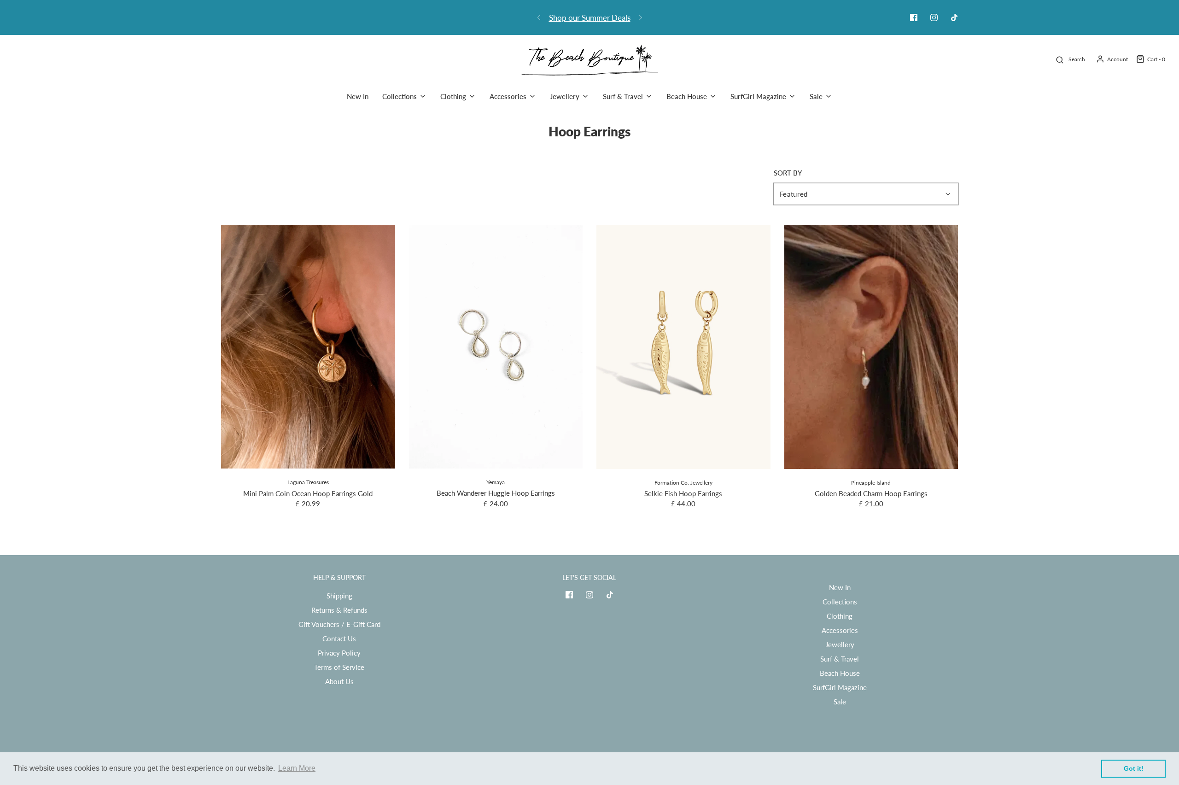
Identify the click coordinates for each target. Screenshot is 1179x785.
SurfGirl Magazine (840, 687)
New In (357, 96)
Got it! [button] (1134, 768)
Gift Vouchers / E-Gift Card (339, 624)
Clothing (839, 616)
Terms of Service (339, 667)
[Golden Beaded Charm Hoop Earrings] (871, 347)
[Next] (640, 17)
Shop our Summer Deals (589, 18)
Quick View (308, 451)
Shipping (339, 596)
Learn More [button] (296, 768)
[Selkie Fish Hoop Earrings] (683, 347)
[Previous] (539, 17)
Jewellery (839, 644)
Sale (840, 701)
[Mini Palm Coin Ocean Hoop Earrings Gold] (308, 347)
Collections (840, 602)
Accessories (840, 630)
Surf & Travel (839, 659)
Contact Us (339, 638)
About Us (339, 681)
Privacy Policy (339, 653)
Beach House (840, 673)
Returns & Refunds (339, 610)
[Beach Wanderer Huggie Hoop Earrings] (496, 347)
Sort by (788, 173)
